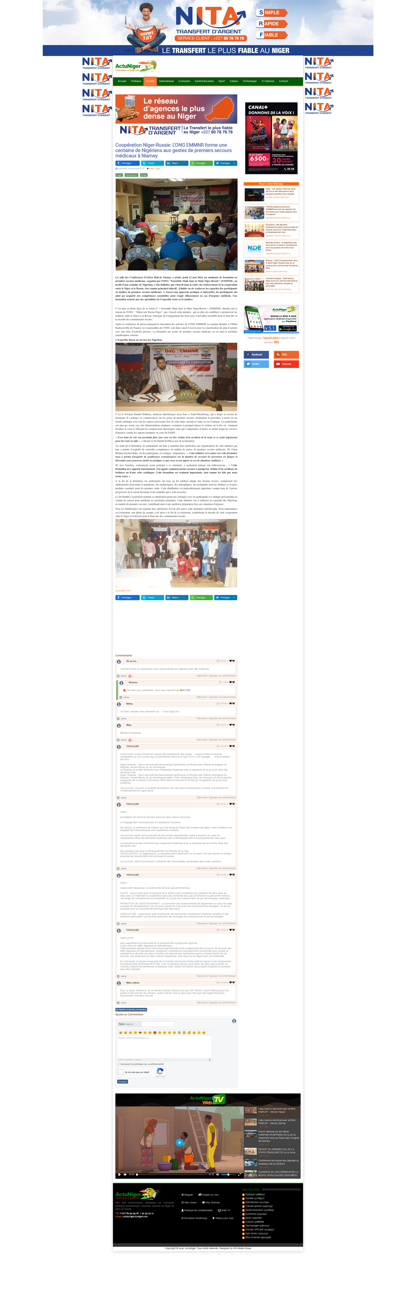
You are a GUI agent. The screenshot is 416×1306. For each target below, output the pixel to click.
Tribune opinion (253, 1206)
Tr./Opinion (267, 81)
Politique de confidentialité (197, 1210)
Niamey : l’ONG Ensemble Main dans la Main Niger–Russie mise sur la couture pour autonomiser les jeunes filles (282, 264)
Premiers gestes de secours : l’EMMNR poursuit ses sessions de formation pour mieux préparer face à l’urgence (281, 210)
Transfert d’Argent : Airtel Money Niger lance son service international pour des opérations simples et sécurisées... (282, 282)
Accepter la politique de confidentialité (142, 1064)
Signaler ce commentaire (222, 675)
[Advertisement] (176, 627)
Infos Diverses (212, 1202)
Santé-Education (204, 81)
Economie (184, 81)
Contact (283, 81)
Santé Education (254, 1210)
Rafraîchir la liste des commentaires (132, 1009)
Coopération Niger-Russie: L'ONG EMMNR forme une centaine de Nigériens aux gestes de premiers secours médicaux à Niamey (173, 150)
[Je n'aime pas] (233, 661)
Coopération (131, 175)
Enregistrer (123, 1082)
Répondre (202, 675)
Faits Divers (251, 1233)
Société (150, 81)
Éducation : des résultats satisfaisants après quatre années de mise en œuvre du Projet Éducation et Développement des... (282, 228)
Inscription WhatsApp (195, 1218)
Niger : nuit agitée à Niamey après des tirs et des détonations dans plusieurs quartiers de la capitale (280, 191)
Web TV (225, 1210)
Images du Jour (210, 1194)
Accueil (122, 81)
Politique (136, 81)
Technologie (250, 81)
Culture (234, 81)
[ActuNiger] (138, 65)
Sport (222, 81)
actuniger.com (122, 590)
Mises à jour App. (224, 1218)
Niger (119, 175)
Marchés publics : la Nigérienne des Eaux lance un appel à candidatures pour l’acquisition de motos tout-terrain (281, 246)
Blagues (188, 1194)
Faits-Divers (190, 1202)
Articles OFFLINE (254, 1229)
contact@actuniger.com (135, 1216)
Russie (144, 175)
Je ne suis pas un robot (137, 1072)
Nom (126, 1024)
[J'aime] (230, 661)
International (166, 81)
